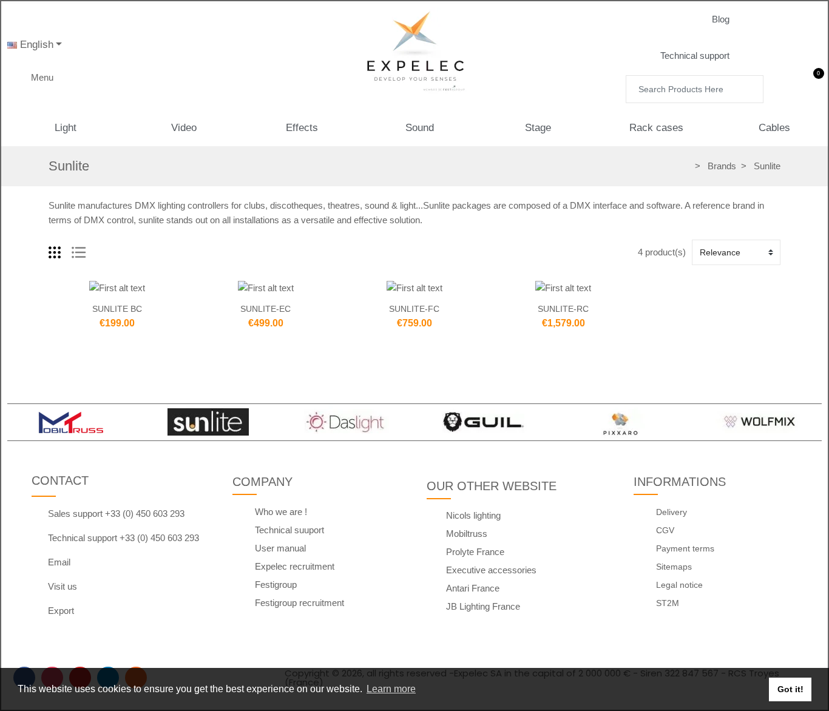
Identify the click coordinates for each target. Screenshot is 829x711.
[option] (70, 422)
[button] (730, 19)
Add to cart (91, 288)
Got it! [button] (790, 689)
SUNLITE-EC (265, 309)
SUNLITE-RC (563, 309)
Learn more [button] (391, 689)
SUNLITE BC (117, 309)
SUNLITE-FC (414, 309)
